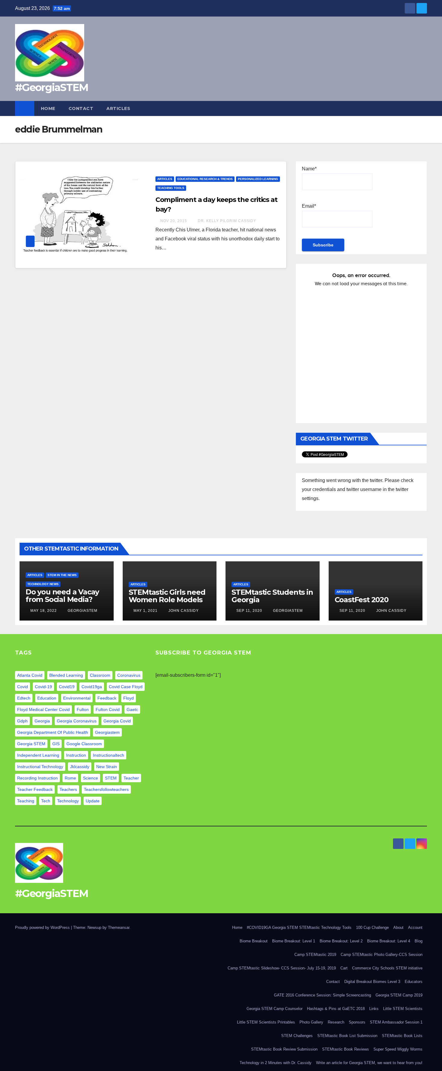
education (46, 698)
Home (48, 108)
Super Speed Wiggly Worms (397, 1049)
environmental (77, 698)
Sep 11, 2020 (249, 611)
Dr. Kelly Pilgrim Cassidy (226, 221)
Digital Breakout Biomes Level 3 (372, 981)
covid (22, 686)
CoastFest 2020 (361, 599)
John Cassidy (183, 611)
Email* (309, 206)
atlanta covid (29, 675)
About (398, 927)
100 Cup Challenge (372, 927)
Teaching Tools (170, 188)
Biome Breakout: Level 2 (341, 941)
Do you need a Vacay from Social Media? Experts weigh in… (62, 599)
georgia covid (117, 721)
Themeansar (118, 927)
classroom (100, 675)
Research (336, 1022)
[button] (423, 108)
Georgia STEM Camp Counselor (274, 1008)
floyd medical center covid (43, 709)
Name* (309, 168)
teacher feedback (35, 789)
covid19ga (91, 686)
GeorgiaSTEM (81, 611)
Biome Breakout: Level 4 (388, 941)
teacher (131, 778)
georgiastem (107, 732)
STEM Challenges (297, 1035)
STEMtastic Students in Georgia (272, 596)
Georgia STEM (31, 743)
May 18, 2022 (43, 611)
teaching (25, 800)
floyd (128, 698)
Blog (418, 941)
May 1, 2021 (146, 611)
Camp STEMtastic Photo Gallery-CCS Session (381, 954)
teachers (68, 789)
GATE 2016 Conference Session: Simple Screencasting (322, 995)
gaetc (132, 709)
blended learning (66, 675)
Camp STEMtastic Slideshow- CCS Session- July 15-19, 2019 (282, 968)
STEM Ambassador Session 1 (396, 1022)
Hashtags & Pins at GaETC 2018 (336, 1008)
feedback (106, 698)
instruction (76, 755)
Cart (344, 968)
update (93, 800)
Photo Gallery (311, 1022)
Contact (81, 108)
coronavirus (128, 675)
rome (70, 778)
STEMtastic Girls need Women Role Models (167, 596)
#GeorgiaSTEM (51, 87)
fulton (83, 709)
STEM (111, 778)
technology (68, 800)
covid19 (67, 686)
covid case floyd (126, 686)
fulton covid (108, 709)
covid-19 (43, 686)
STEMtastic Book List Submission (347, 1035)
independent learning (38, 755)
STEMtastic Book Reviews (345, 1049)
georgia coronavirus (77, 721)
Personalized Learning (258, 179)
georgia (42, 721)
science (90, 778)
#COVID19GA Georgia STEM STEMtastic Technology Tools (299, 927)
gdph (22, 721)
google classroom (84, 743)
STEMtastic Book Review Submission (284, 1049)
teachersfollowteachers (106, 789)
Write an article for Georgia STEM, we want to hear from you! (369, 1062)
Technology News (43, 584)
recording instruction (37, 778)
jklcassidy (79, 766)
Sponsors (357, 1022)
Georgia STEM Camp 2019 (399, 995)
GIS (56, 743)
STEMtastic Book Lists (402, 1035)
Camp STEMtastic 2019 (315, 954)
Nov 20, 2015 (173, 221)
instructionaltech (108, 755)
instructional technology (40, 766)
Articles (118, 108)
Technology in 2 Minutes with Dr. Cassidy (276, 1062)
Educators (413, 981)
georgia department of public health (52, 732)
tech (45, 800)
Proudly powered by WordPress (43, 927)
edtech (23, 698)
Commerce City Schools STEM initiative (387, 968)
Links (374, 1008)
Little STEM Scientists (402, 1008)
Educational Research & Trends (205, 179)
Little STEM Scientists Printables (266, 1022)
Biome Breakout (254, 941)
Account (415, 927)
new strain (106, 766)
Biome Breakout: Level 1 (293, 941)
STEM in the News (62, 575)
